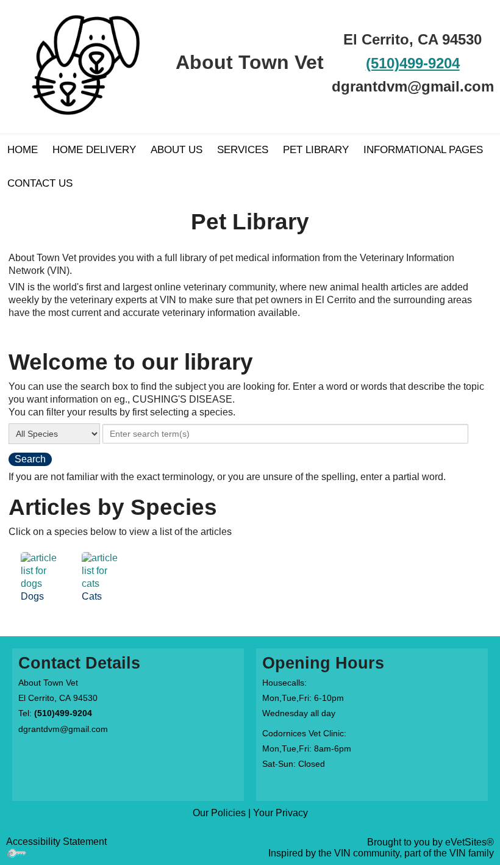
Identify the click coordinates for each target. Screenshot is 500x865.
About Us (176, 150)
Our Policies (219, 813)
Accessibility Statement (56, 841)
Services (242, 150)
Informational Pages (423, 150)
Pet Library (316, 150)
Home (22, 150)
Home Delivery (94, 150)
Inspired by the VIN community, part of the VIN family (381, 853)
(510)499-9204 (413, 63)
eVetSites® (469, 842)
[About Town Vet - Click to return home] (87, 62)
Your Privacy (280, 813)
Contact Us (40, 183)
